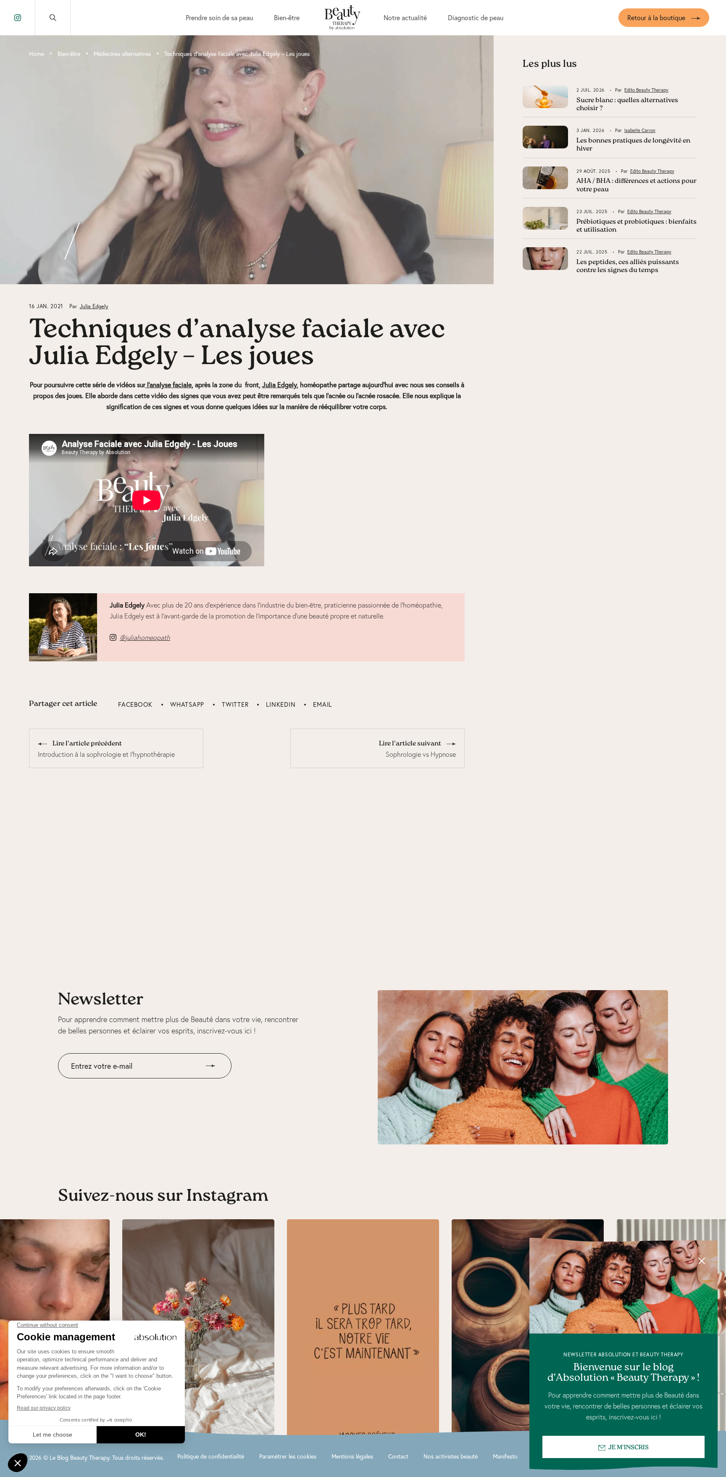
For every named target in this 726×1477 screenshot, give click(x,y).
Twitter (235, 704)
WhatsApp (187, 704)
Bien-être (287, 17)
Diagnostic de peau (475, 17)
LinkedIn (280, 704)
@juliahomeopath (145, 637)
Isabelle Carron (639, 130)
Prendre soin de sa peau (219, 17)
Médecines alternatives (122, 54)
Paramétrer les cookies (287, 1456)
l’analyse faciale (168, 384)
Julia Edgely (94, 306)
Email (322, 704)
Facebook (135, 704)
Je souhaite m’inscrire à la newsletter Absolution (129, 1084)
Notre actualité (405, 17)
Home (36, 54)
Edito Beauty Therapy (646, 90)
